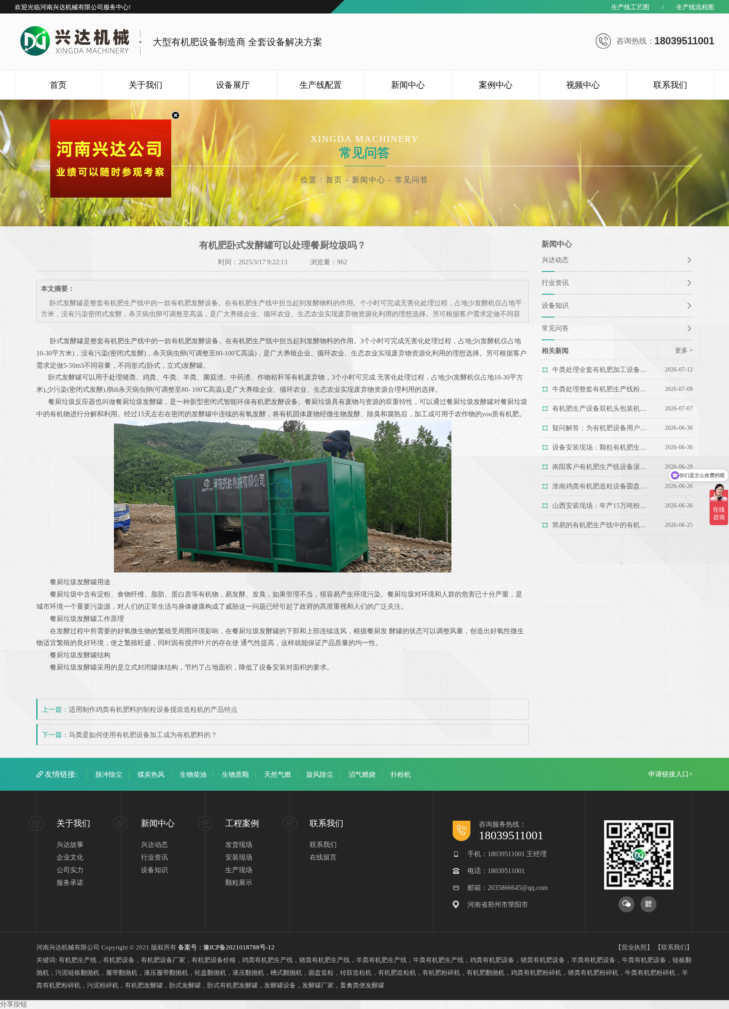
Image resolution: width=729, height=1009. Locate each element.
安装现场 (238, 857)
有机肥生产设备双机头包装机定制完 (602, 408)
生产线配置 (321, 85)
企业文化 (70, 857)
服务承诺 (70, 882)
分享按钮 (13, 1004)
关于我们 (145, 85)
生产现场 (238, 869)
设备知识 (555, 305)
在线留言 (323, 857)
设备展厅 (233, 85)
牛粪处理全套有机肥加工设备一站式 (602, 369)
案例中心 (496, 85)
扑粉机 (401, 774)
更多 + (684, 350)
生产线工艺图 (630, 7)
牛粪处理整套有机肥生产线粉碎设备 (602, 389)
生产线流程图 (695, 7)
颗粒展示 (238, 882)
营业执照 (634, 947)
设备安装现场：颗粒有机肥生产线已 (602, 447)
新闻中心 (408, 85)
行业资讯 (555, 282)
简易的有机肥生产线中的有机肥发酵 (602, 525)
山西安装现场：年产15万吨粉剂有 (602, 505)
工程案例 (242, 823)
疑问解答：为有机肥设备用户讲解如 (602, 427)
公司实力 (70, 869)
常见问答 (555, 328)
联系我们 (670, 85)
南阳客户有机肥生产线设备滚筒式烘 (602, 466)
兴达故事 (70, 844)
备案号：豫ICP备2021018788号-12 (226, 947)
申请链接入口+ (670, 774)
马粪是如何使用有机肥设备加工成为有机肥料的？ (143, 734)
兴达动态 (555, 259)
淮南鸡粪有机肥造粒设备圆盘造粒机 (602, 486)
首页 (58, 85)
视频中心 (583, 85)
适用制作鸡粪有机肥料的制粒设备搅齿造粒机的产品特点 (153, 709)
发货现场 (238, 844)
